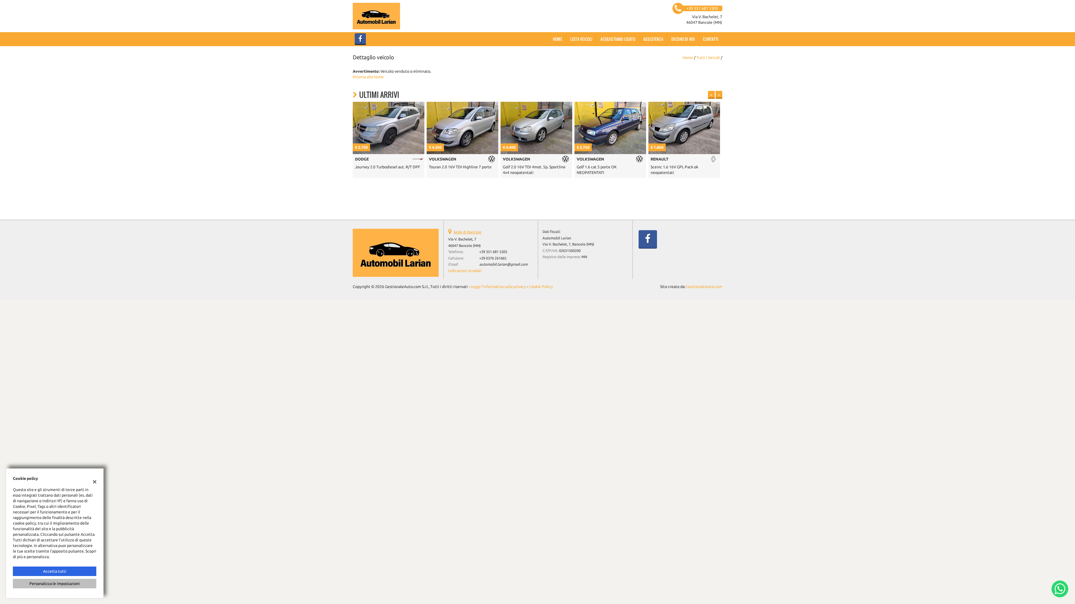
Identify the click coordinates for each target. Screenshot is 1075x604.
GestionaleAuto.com (704, 286)
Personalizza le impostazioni (54, 583)
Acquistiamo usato (617, 39)
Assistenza (653, 39)
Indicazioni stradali (465, 270)
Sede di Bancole (468, 232)
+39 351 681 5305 (493, 252)
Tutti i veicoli (708, 57)
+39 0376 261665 (492, 258)
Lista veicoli (581, 39)
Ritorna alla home (368, 77)
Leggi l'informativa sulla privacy (498, 286)
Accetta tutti (54, 571)
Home (557, 39)
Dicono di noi (683, 39)
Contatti (710, 39)
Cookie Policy (541, 286)
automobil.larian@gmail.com (503, 264)
